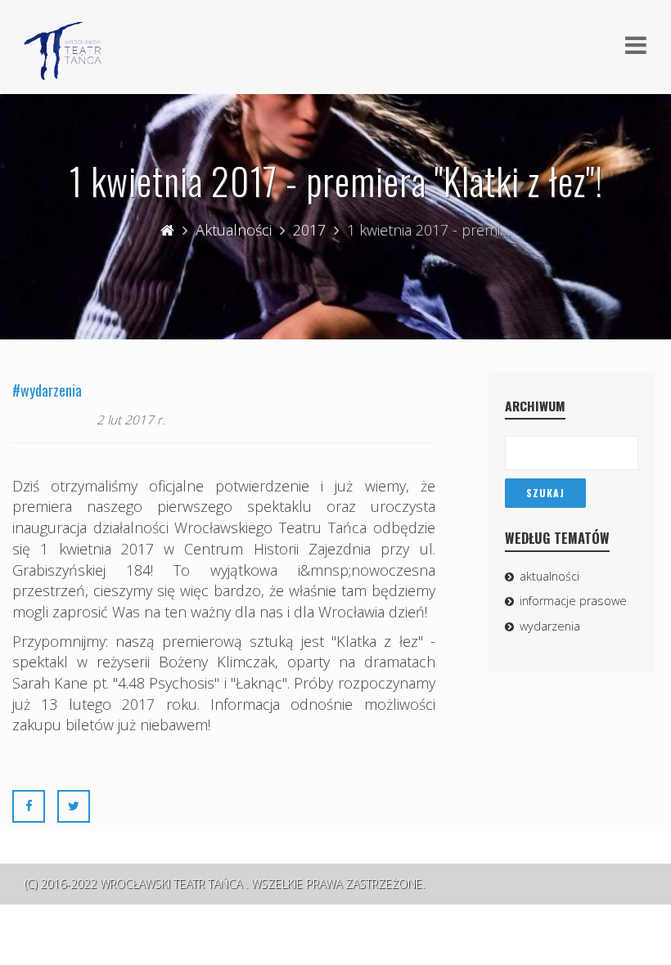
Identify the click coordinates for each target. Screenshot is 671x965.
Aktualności (234, 230)
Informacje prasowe (573, 600)
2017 (309, 230)
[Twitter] (73, 805)
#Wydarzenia (47, 390)
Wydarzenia (550, 626)
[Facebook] (28, 805)
